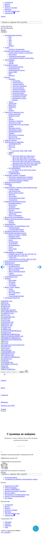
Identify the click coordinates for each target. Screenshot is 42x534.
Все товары (8, 498)
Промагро (12, 79)
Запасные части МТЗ (8, 405)
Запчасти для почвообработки (15, 496)
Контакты (8, 9)
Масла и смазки (10, 493)
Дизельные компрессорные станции (21, 179)
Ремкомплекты (10, 263)
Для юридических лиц (12, 11)
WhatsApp (8, 525)
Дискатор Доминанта (20, 86)
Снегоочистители (14, 191)
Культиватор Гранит (19, 91)
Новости (7, 6)
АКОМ (11, 63)
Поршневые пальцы (15, 130)
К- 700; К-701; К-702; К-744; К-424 (24, 170)
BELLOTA (12, 105)
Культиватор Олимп (19, 96)
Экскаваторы (13, 200)
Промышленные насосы (17, 70)
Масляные (12, 282)
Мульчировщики (14, 245)
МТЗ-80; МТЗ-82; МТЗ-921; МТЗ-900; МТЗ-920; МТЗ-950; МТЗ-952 (25, 165)
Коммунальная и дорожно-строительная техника (21, 187)
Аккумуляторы (10, 60)
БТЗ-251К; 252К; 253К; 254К (22, 151)
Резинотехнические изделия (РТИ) (16, 261)
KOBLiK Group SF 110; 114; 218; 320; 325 (22, 254)
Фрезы (11, 250)
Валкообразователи (15, 203)
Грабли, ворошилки (15, 212)
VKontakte (8, 522)
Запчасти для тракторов (16, 49)
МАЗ (10, 44)
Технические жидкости (12, 264)
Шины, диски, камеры (12, 287)
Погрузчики (13, 196)
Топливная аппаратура (12, 298)
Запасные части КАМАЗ (13, 182)
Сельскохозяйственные (16, 229)
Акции (3, 16)
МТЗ (10, 154)
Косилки (11, 210)
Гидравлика (16, 81)
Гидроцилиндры (14, 68)
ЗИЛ (10, 40)
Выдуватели (13, 205)
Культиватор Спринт (19, 98)
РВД (10, 74)
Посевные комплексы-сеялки (14, 231)
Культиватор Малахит (20, 95)
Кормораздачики (14, 208)
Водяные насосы (14, 116)
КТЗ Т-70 (12, 145)
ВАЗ (10, 37)
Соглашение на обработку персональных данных (21, 479)
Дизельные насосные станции (19, 180)
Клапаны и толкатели (16, 121)
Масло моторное (14, 270)
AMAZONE (13, 103)
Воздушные (12, 280)
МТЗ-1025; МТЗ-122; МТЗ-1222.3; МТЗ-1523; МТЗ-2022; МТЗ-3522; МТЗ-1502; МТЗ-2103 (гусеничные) (24, 157)
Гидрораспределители (16, 67)
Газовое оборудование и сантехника (21, 53)
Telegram (7, 524)
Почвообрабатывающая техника (15, 233)
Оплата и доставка (11, 7)
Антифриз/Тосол (14, 266)
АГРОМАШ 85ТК (15, 144)
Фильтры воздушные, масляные (15, 491)
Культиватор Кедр (18, 93)
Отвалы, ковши (14, 189)
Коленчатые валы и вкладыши (19, 124)
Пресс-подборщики (15, 215)
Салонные (12, 284)
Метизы (11, 46)
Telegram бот (9, 13)
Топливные (12, 285)
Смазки (11, 273)
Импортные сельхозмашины (14, 217)
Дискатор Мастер (18, 88)
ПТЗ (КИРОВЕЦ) (14, 168)
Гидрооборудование (11, 65)
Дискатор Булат (18, 82)
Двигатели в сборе (15, 123)
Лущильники (13, 243)
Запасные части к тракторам (14, 142)
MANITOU (12, 107)
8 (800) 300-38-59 (6, 26)
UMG (10, 109)
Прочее (11, 119)
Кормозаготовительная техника (15, 201)
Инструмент (13, 54)
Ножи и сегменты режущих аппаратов (17, 219)
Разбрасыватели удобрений (14, 252)
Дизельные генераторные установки (21, 177)
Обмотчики (12, 214)
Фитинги (12, 75)
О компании (9, 2)
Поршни (11, 133)
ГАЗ (10, 39)
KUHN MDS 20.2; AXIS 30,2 (18, 256)
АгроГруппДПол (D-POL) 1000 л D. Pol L (22, 259)
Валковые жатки (14, 236)
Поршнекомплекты (15, 131)
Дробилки (12, 207)
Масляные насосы (15, 128)
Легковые (12, 294)
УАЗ (10, 42)
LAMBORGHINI (14, 173)
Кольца (11, 126)
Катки (11, 240)
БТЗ (10, 149)
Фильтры (8, 278)
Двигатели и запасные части (14, 112)
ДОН (10, 186)
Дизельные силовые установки (15, 175)
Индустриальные (14, 292)
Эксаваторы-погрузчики (17, 198)
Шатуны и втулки (15, 138)
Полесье (11, 110)
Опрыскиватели (10, 224)
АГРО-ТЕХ (12, 257)
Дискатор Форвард (19, 89)
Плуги (11, 247)
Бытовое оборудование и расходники (17, 51)
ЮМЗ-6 (11, 152)
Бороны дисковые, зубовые (18, 235)
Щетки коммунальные (16, 193)
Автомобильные (14, 228)
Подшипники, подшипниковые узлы (17, 226)
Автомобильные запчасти (13, 35)
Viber (6, 527)
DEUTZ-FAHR (14, 172)
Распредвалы (13, 137)
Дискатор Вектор (18, 84)
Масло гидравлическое (16, 268)
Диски (11, 289)
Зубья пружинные (11, 140)
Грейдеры (12, 194)
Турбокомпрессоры (11, 277)
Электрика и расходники (17, 56)
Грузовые (12, 291)
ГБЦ (10, 117)
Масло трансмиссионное (17, 271)
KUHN (11, 221)
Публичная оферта (11, 477)
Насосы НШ (13, 72)
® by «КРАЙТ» (6, 532)
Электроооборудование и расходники (21, 58)
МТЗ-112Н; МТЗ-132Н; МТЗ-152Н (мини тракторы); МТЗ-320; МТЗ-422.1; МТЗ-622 (27, 162)
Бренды (7, 4)
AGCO (11, 102)
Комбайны (8, 184)
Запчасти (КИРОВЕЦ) (12, 489)
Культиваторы (13, 242)
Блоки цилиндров (15, 114)
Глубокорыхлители (15, 238)
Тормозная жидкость (15, 275)
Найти (22, 372)
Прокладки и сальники (16, 135)
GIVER (11, 61)
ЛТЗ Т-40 (12, 147)
